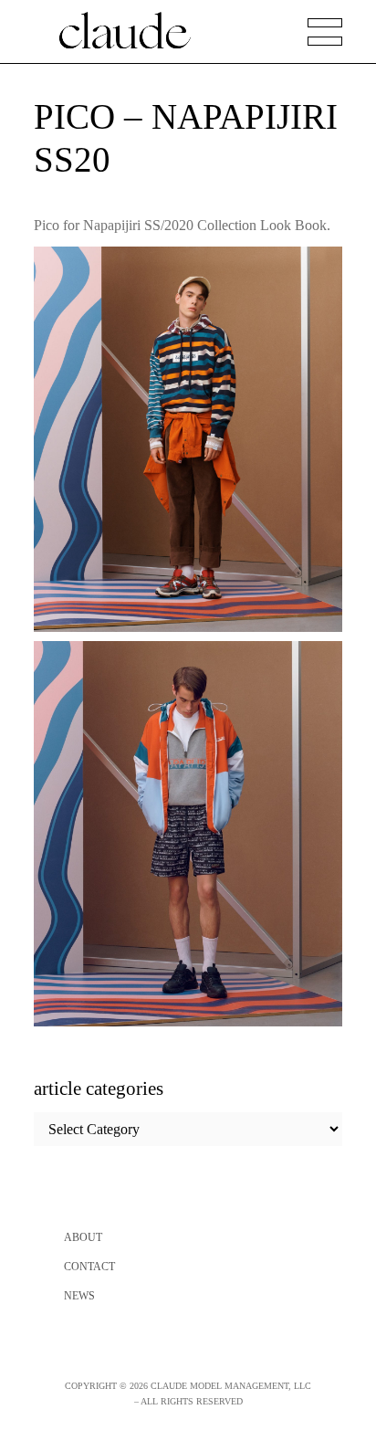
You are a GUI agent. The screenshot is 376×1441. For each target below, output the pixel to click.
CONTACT (89, 1266)
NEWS (79, 1295)
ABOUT (83, 1237)
